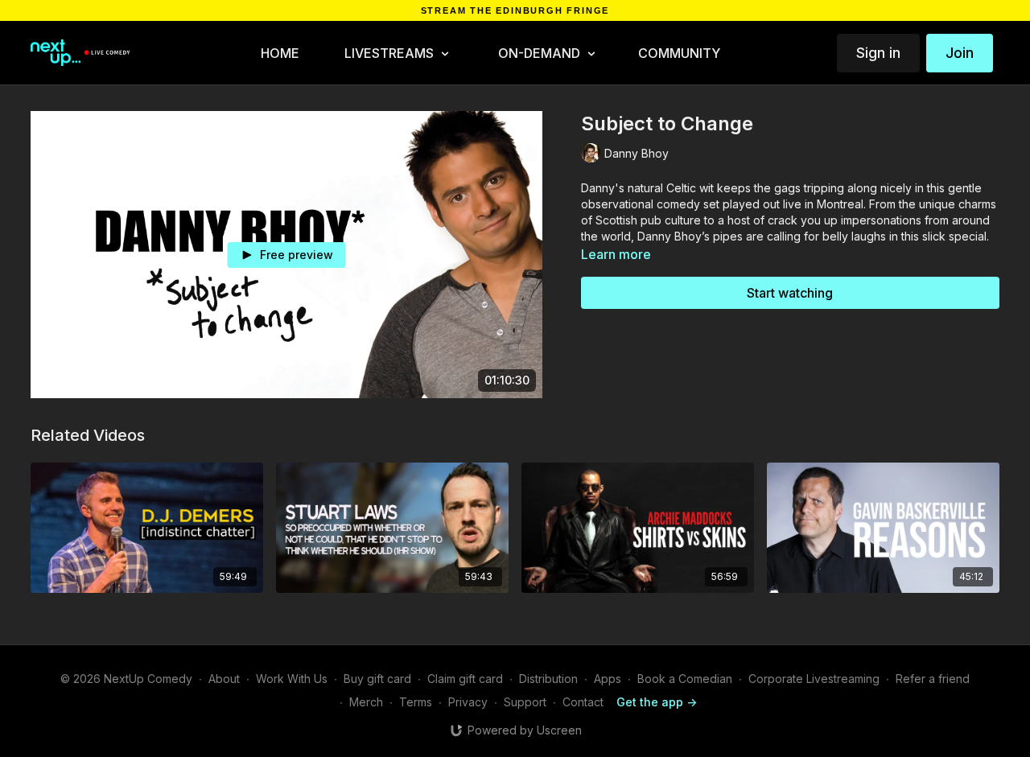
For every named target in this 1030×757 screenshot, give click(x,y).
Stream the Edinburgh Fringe (515, 10)
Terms (415, 702)
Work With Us (292, 678)
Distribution (548, 678)
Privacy (468, 702)
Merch (366, 702)
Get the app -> (656, 702)
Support (525, 702)
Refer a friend (933, 678)
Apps (607, 678)
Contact (583, 702)
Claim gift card (465, 678)
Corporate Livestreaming (814, 678)
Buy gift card (377, 678)
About (224, 678)
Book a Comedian (684, 678)
